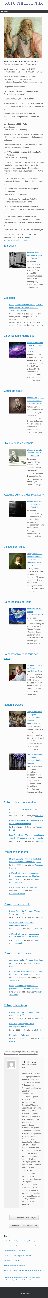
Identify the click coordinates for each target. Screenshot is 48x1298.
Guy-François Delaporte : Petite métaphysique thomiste (21, 924)
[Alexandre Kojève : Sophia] (17, 616)
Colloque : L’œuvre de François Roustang (34, 666)
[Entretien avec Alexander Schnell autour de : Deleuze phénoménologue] (17, 260)
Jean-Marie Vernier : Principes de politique (26, 960)
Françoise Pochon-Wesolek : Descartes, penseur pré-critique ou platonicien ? (35, 555)
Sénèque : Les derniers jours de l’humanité (17, 1256)
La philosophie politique (17, 602)
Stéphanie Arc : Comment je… (24, 1225)
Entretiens (10, 245)
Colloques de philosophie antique (21, 1052)
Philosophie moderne (16, 852)
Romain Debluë (37, 258)
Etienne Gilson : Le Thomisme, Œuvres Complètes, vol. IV (35, 451)
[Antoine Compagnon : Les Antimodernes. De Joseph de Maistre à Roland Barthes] (17, 405)
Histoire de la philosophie (18, 443)
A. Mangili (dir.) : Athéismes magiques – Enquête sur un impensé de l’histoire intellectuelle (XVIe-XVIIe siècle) (25, 874)
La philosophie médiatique (19, 335)
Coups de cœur (13, 391)
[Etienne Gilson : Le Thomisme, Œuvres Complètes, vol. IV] (17, 457)
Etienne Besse (37, 614)
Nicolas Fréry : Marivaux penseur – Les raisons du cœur (22, 1246)
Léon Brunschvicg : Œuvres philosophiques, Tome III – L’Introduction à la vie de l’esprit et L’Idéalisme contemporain (26, 836)
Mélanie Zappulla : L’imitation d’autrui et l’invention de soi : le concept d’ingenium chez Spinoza (25, 860)
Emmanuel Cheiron (17, 893)
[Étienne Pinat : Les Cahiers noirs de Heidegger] (17, 509)
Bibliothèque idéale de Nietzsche (14, 1265)
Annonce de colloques (11, 1054)
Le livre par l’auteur (15, 546)
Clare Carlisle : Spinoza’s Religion (23, 887)
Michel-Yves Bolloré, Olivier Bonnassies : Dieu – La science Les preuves (35, 344)
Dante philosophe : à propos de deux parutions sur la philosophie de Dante (24, 987)
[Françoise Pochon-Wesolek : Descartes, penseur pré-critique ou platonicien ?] (17, 561)
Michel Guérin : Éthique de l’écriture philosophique (20, 1241)
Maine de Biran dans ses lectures (15, 1251)
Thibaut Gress (31, 64)
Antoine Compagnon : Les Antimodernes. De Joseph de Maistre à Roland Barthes (35, 399)
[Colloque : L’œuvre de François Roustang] (17, 672)
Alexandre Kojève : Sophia (34, 610)
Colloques (10, 297)
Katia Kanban (36, 403)
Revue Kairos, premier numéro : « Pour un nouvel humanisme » (24, 1271)
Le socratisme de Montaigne (24, 1218)
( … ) (41, 325)
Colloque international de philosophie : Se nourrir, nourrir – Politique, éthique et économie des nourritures (26, 306)
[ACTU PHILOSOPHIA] (24, 3)
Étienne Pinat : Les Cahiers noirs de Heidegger (34, 503)
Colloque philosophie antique (28, 1054)
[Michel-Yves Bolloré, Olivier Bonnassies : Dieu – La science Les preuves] (17, 350)
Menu (6, 11)
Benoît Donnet (36, 507)
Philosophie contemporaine (20, 802)
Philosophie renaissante (18, 953)
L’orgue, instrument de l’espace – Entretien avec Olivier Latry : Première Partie (35, 756)
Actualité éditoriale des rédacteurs (24, 494)
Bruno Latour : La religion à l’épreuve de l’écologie (25, 811)
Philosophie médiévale (17, 904)
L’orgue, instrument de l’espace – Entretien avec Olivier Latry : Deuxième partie (35, 713)
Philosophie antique (15, 1005)
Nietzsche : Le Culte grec (19, 1035)
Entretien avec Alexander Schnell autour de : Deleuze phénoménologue (35, 254)
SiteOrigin (22, 1293)
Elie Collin (35, 455)
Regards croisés (13, 704)
